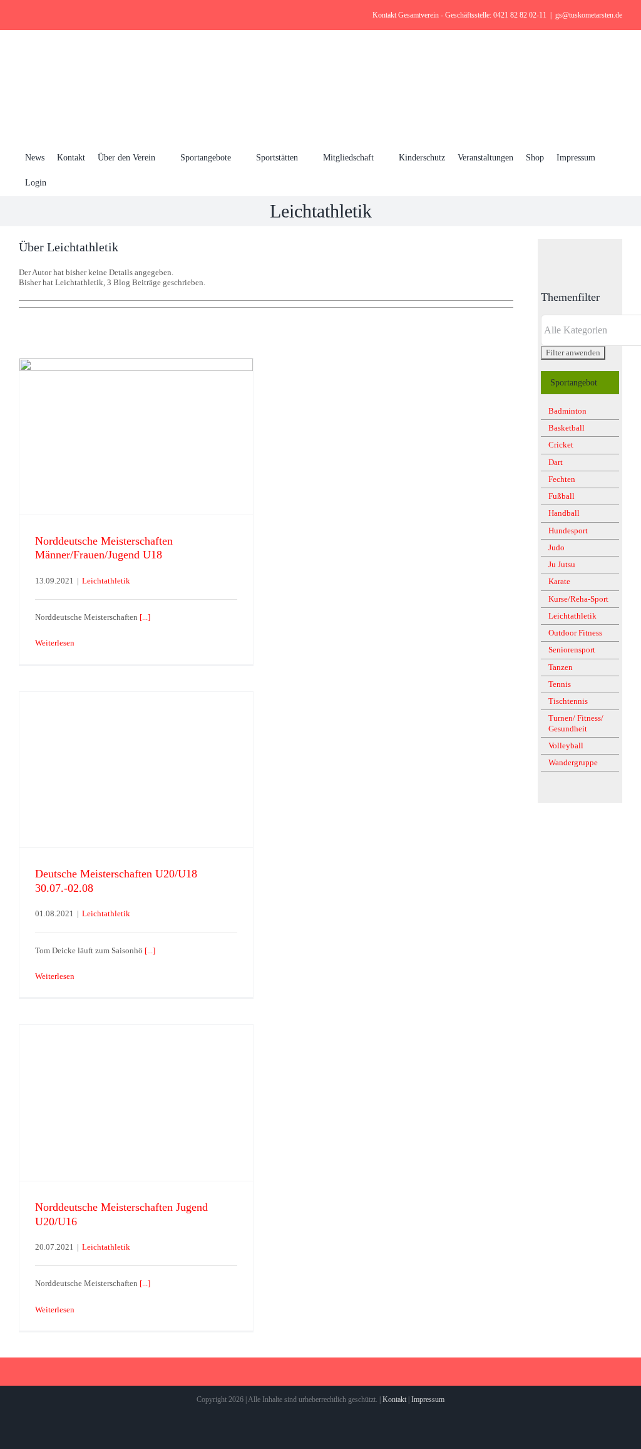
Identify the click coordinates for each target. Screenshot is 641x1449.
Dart (555, 462)
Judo (556, 547)
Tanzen (560, 667)
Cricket (560, 444)
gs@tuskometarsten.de (588, 15)
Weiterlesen (54, 642)
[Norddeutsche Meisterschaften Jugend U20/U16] (136, 1103)
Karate (559, 581)
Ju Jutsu (561, 564)
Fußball (561, 496)
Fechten (561, 479)
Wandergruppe (573, 762)
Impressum (427, 1399)
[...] (145, 617)
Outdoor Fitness (575, 632)
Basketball (566, 427)
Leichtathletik (106, 580)
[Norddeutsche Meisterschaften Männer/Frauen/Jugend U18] (136, 436)
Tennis (559, 684)
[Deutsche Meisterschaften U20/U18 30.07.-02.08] (136, 770)
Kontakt (394, 1399)
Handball (564, 513)
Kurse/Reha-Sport (578, 599)
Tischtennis (568, 701)
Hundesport (568, 530)
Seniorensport (571, 649)
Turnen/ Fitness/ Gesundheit (575, 723)
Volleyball (565, 745)
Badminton (567, 411)
